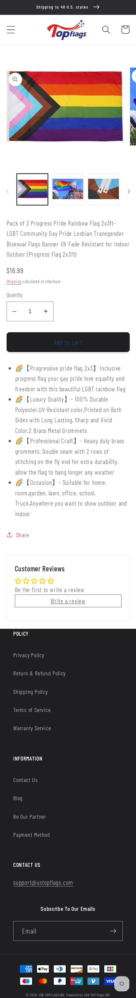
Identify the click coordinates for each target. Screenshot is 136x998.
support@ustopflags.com (43, 882)
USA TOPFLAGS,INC (52, 995)
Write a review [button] (68, 601)
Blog (17, 798)
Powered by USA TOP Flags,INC (88, 995)
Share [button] (22, 534)
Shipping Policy (30, 691)
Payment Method (31, 834)
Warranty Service (32, 727)
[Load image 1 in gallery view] (32, 189)
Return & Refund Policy (39, 673)
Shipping (14, 281)
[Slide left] (7, 191)
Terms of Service (32, 709)
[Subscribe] (113, 931)
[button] (10, 29)
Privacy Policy (28, 655)
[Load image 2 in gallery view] (68, 189)
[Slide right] (128, 191)
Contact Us (25, 779)
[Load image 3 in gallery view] (103, 189)
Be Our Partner (29, 816)
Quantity (15, 294)
